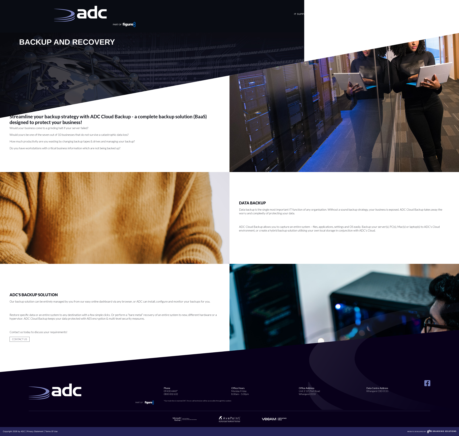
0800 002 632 (171, 394)
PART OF (139, 402)
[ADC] (80, 14)
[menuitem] (301, 11)
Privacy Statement (35, 431)
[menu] (352, 11)
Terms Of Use (51, 431)
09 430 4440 (170, 391)
